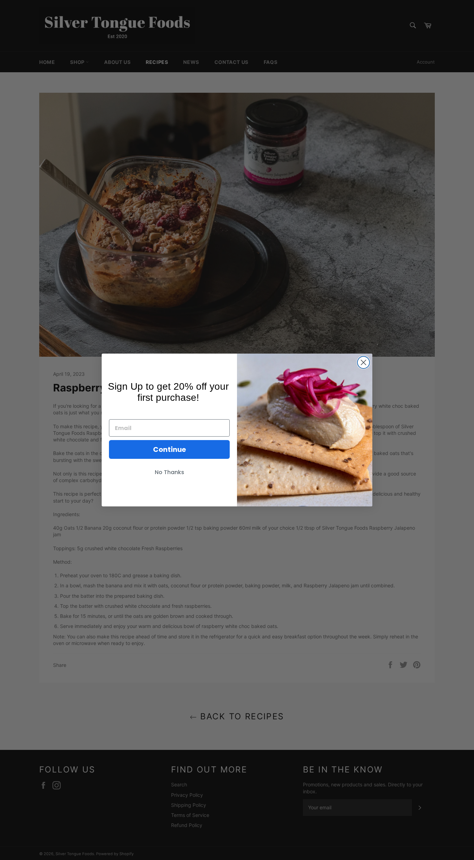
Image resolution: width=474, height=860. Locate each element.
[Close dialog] (363, 362)
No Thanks (169, 472)
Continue (169, 449)
